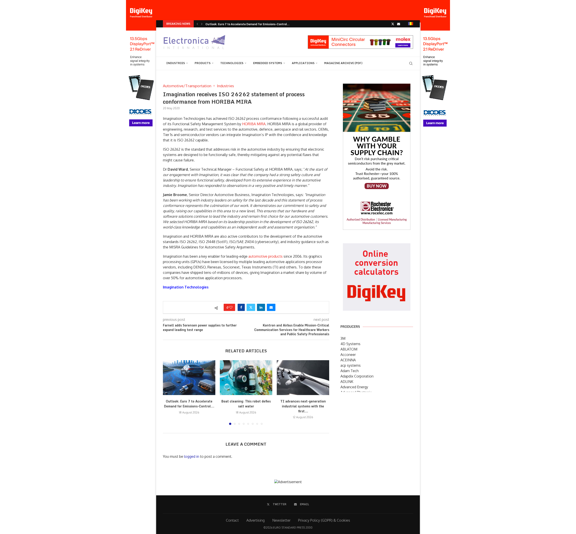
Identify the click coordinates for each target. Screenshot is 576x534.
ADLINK (346, 381)
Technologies (231, 63)
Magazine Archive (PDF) (343, 63)
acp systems (350, 365)
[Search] (411, 63)
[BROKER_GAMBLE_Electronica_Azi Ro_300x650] (376, 87)
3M (342, 338)
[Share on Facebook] (241, 307)
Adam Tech (349, 371)
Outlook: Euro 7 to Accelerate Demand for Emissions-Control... (247, 24)
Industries (175, 63)
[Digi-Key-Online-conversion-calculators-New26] (376, 246)
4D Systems (350, 344)
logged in (191, 456)
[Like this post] (230, 307)
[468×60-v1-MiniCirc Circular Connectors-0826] (360, 37)
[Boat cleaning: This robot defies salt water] (246, 377)
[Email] (398, 23)
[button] (197, 23)
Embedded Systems (267, 63)
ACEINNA (348, 360)
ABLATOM (348, 349)
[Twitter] (392, 23)
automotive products (265, 256)
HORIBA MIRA (254, 124)
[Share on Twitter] (251, 307)
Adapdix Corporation (357, 376)
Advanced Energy (354, 387)
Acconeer (348, 354)
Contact (232, 520)
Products (203, 63)
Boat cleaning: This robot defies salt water (246, 404)
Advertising (255, 520)
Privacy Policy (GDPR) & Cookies (324, 520)
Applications (303, 63)
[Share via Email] (271, 307)
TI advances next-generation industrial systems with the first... (303, 406)
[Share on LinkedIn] (261, 307)
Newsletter (281, 520)
